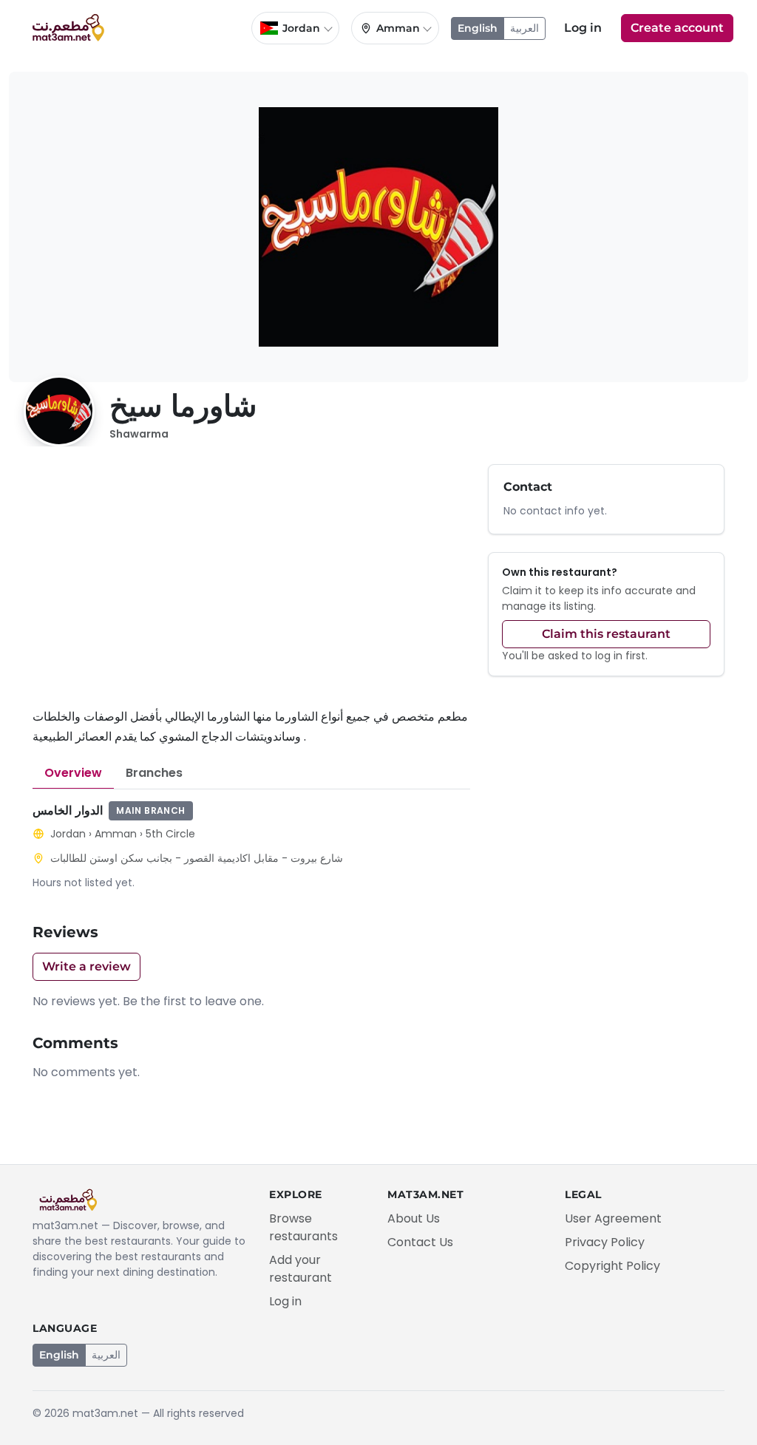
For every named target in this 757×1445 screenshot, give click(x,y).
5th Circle (170, 833)
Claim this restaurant (606, 634)
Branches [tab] (154, 772)
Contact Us (420, 1242)
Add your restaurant (300, 1268)
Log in (583, 28)
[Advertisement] (251, 585)
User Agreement (613, 1218)
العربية (524, 28)
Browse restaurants (303, 1227)
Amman (116, 833)
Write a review (86, 966)
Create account (677, 28)
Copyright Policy (612, 1265)
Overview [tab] (73, 772)
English (478, 28)
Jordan (68, 833)
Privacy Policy (605, 1242)
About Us (413, 1218)
